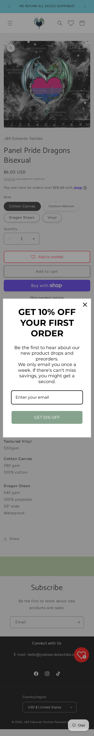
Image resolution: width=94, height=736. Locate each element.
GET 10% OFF (47, 417)
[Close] (85, 305)
